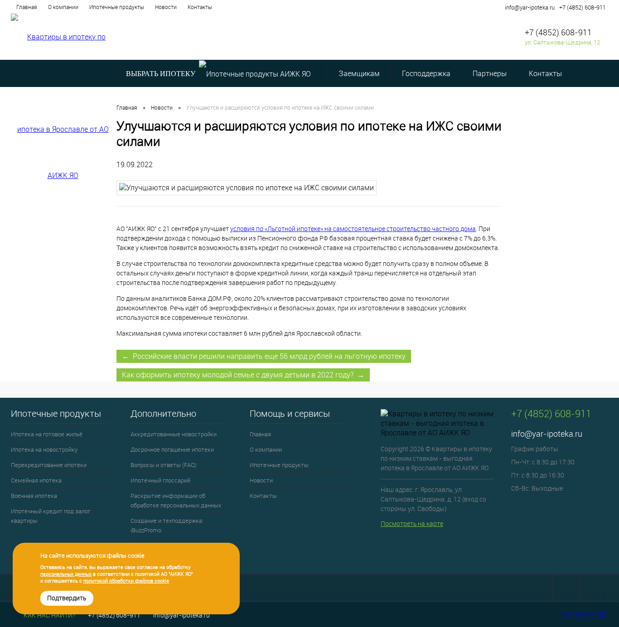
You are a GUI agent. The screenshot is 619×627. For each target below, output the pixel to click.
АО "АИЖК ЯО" (585, 614)
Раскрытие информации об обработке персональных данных (176, 500)
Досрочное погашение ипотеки (172, 449)
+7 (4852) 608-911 (582, 7)
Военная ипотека (34, 496)
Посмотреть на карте (412, 523)
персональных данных (66, 573)
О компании (63, 6)
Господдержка (426, 73)
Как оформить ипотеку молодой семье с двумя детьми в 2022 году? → (243, 375)
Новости (166, 6)
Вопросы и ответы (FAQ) (164, 465)
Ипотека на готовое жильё (46, 434)
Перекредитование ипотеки (49, 465)
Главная (26, 6)
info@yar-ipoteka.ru (530, 7)
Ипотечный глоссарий (160, 480)
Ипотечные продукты (116, 6)
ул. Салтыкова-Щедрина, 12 (562, 42)
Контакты (200, 6)
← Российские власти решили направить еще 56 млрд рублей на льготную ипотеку (264, 356)
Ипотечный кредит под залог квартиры (50, 516)
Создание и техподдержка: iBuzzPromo (167, 525)
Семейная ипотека (36, 480)
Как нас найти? (48, 615)
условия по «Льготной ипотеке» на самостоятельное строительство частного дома (353, 228)
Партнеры (490, 73)
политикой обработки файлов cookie (126, 580)
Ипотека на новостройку (44, 449)
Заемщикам (359, 73)
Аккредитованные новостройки (174, 434)
